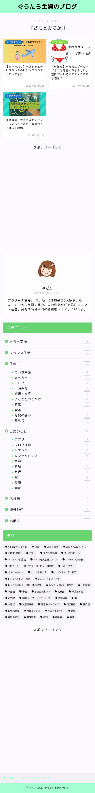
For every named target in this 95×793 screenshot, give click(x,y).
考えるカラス (33, 610)
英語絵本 (31, 617)
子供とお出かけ (42, 591)
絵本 (51, 410)
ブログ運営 (51, 445)
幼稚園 (61, 591)
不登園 (11, 591)
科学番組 (70, 604)
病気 (51, 404)
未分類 (49, 498)
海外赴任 (49, 509)
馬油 (72, 617)
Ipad (37, 546)
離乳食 (51, 420)
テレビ (51, 383)
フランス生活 (49, 353)
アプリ (51, 439)
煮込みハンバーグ (50, 604)
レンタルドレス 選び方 (61, 585)
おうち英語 (49, 341)
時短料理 (62, 597)
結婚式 (49, 521)
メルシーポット (15, 572)
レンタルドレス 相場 (19, 578)
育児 (73, 610)
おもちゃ (51, 377)
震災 (51, 488)
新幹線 (11, 597)
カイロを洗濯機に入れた (45, 559)
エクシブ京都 (50, 553)
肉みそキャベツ (55, 610)
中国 (24, 591)
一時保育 (51, 388)
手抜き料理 (77, 591)
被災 (45, 617)
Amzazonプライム (17, 546)
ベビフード (13, 565)
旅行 (51, 472)
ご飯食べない (14, 553)
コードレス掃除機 (74, 559)
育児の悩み (52, 415)
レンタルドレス (51, 455)
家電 (52, 461)
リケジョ (51, 450)
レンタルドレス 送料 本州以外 (24, 585)
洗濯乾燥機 (27, 604)
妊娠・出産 (51, 393)
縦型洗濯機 (13, 610)
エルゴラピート (72, 553)
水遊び (11, 604)
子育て (49, 364)
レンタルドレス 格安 (65, 572)
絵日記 (86, 604)
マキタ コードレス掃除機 (40, 565)
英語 (51, 482)
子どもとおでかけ (51, 399)
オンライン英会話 (17, 559)
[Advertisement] (47, 197)
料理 (51, 466)
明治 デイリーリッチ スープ (36, 597)
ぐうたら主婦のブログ (47, 6)
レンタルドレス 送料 (49, 578)
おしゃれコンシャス (76, 546)
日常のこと (49, 431)
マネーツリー (67, 565)
